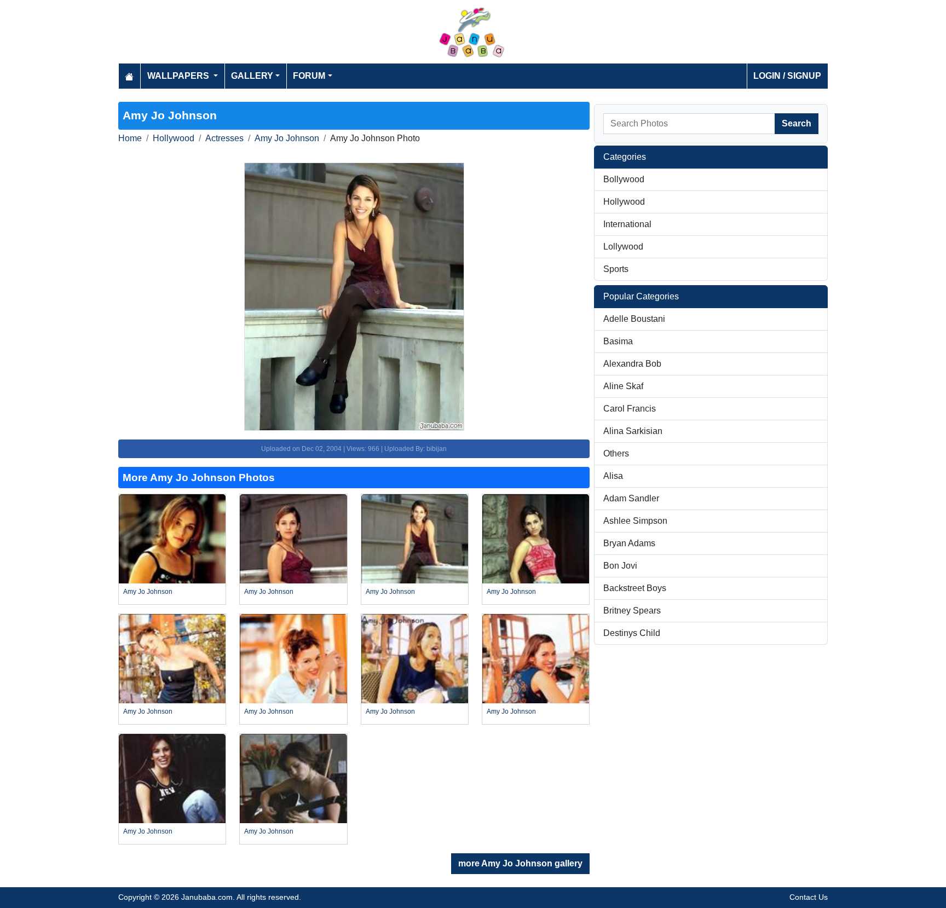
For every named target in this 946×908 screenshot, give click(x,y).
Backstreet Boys (634, 588)
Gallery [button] (252, 75)
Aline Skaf (623, 386)
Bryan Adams (629, 543)
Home (130, 138)
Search (796, 123)
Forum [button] (309, 75)
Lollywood (623, 246)
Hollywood (173, 138)
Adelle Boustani (634, 318)
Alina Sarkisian (632, 431)
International (627, 224)
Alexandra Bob (632, 363)
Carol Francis (629, 408)
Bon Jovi (620, 565)
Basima (618, 341)
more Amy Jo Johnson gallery (520, 863)
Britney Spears (632, 610)
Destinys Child (631, 633)
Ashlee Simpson (635, 520)
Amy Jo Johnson (287, 138)
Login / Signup (787, 75)
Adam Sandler (631, 498)
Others (616, 453)
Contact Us (808, 897)
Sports (615, 269)
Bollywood (623, 179)
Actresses (224, 138)
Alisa (613, 476)
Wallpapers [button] (179, 75)
